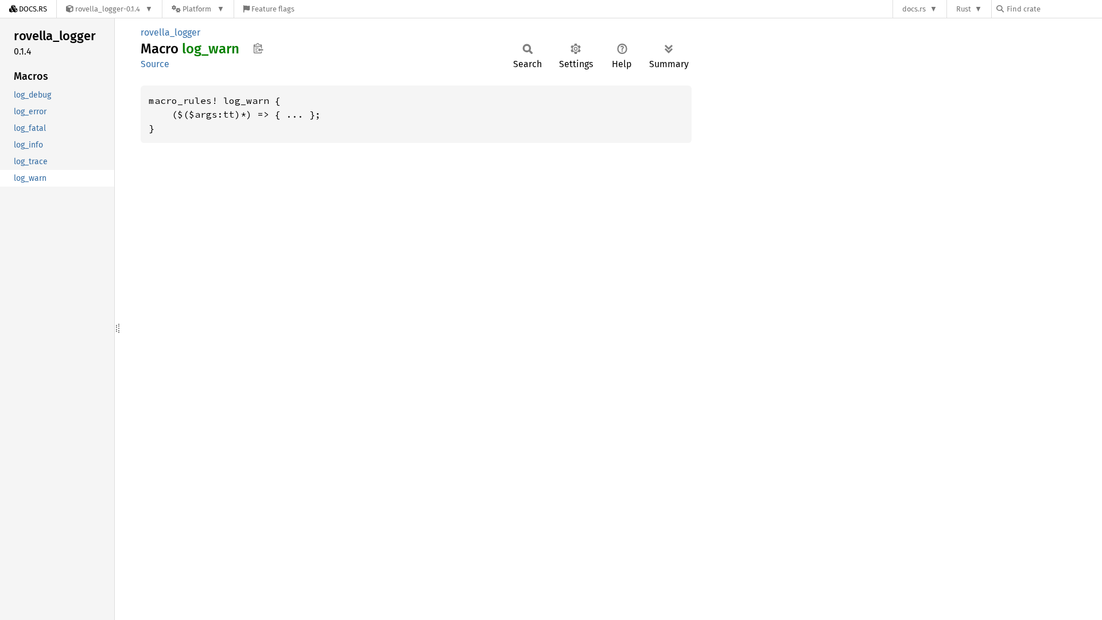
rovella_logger (170, 32)
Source (155, 64)
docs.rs (914, 9)
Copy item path (258, 48)
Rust (963, 9)
